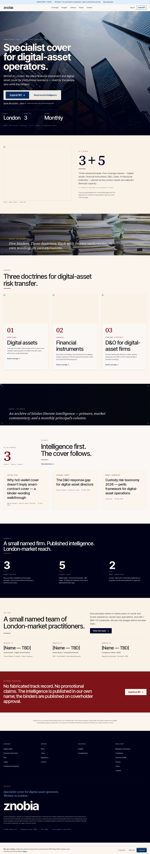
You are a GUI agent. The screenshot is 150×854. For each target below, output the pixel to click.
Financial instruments (11, 753)
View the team (101, 630)
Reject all (132, 850)
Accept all (142, 850)
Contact (89, 7)
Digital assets (8, 749)
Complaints (119, 753)
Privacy (117, 762)
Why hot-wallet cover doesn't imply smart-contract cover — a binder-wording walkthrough (23, 489)
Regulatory (44, 757)
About (81, 7)
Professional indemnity (11, 766)
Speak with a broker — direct (15, 103)
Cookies (118, 770)
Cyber (6, 762)
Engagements (83, 753)
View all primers (47, 464)
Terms (117, 766)
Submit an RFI (135, 692)
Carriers (73, 7)
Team (43, 753)
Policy (25, 851)
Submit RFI (141, 7)
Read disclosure (108, 2)
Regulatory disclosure (122, 749)
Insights (64, 7)
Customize (121, 850)
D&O (5, 757)
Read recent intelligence (45, 95)
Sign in (132, 7)
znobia (8, 7)
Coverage (54, 7)
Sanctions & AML (121, 757)
